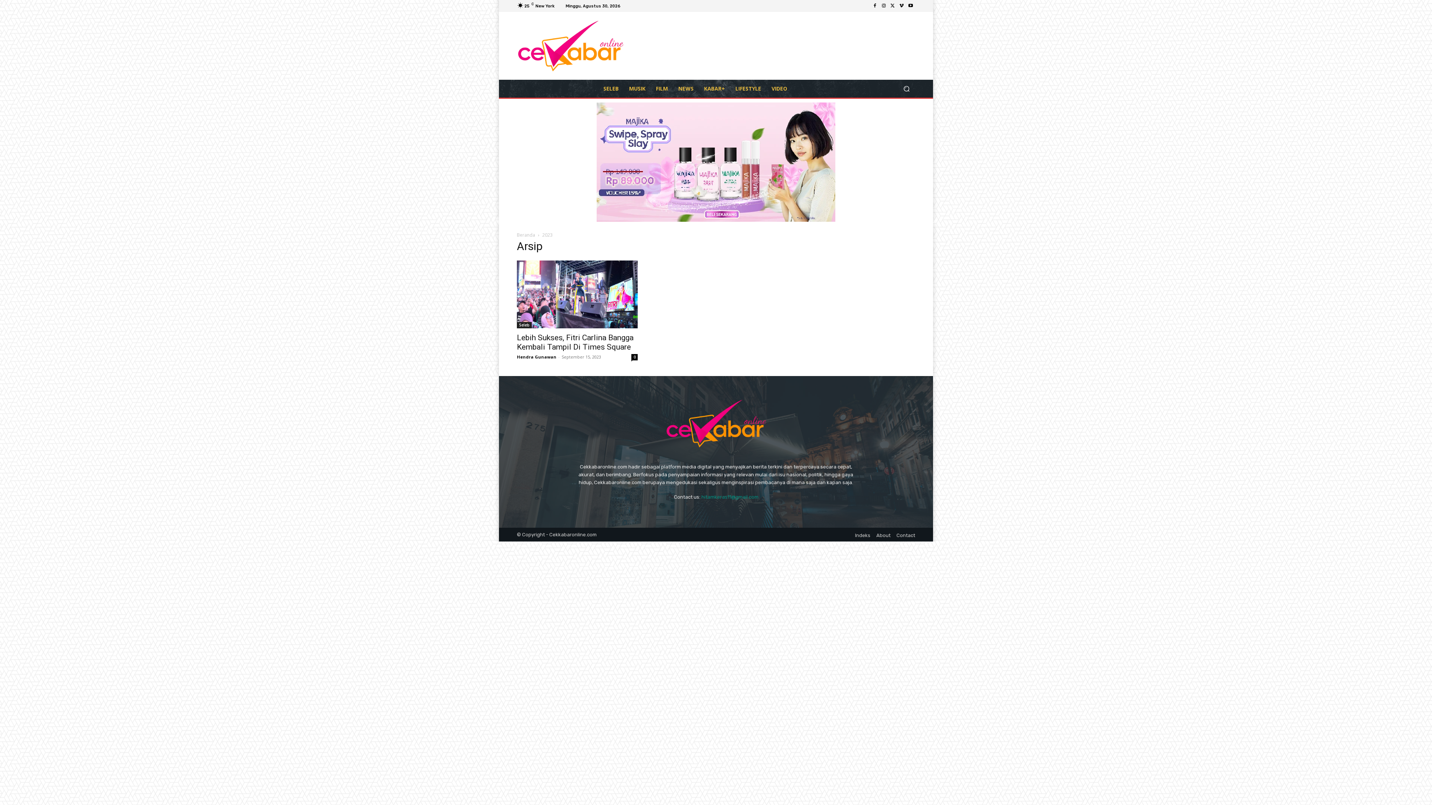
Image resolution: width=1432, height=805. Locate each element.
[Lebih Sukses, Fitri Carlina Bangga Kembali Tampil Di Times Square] (577, 294)
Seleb (524, 325)
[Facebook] (874, 5)
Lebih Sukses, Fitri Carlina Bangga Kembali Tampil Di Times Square (575, 342)
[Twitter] (892, 5)
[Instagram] (883, 5)
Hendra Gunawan (536, 357)
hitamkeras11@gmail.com (730, 497)
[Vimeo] (901, 5)
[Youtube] (910, 5)
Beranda (526, 235)
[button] (906, 88)
